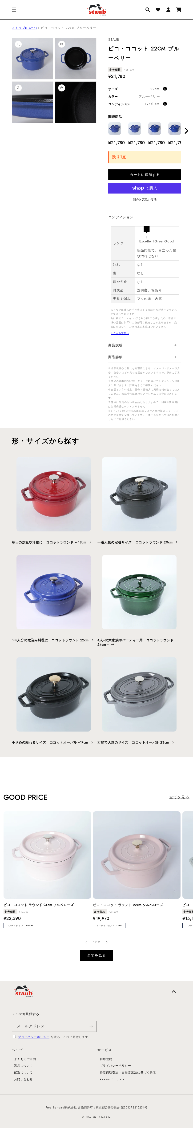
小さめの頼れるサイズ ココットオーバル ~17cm (50, 742)
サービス (104, 1050)
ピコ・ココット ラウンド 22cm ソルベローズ (128, 905)
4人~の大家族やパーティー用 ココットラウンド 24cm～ (135, 642)
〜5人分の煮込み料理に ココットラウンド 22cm (50, 640)
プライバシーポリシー (33, 1037)
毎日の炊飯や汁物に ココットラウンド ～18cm (49, 542)
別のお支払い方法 (145, 199)
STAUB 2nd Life (101, 1117)
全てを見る (179, 797)
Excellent (152, 104)
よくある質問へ (120, 333)
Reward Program (112, 1079)
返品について (23, 1066)
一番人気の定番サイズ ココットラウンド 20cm (135, 542)
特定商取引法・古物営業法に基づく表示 (128, 1072)
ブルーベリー (149, 96)
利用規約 (106, 1059)
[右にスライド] (107, 942)
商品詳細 (115, 357)
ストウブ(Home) (24, 28)
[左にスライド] (86, 942)
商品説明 (115, 345)
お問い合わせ (23, 1079)
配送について (23, 1072)
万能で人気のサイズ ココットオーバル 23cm (133, 742)
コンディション (120, 217)
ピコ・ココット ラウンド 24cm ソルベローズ (39, 905)
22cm (155, 89)
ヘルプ (17, 1050)
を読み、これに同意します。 (54, 1037)
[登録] (91, 1026)
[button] (14, 9)
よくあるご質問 (25, 1059)
